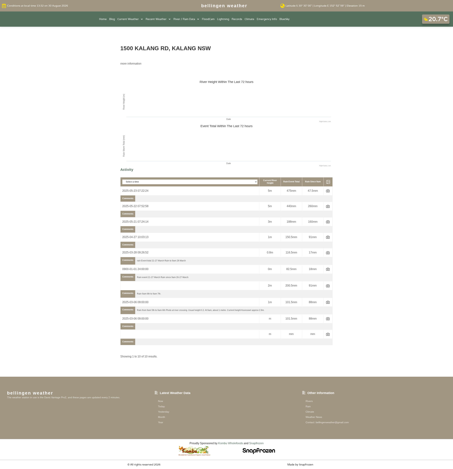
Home (103, 19)
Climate (249, 19)
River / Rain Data (184, 19)
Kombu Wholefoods (230, 443)
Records (237, 19)
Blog (112, 19)
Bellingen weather (224, 5)
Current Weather (128, 19)
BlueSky (284, 19)
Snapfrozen (256, 443)
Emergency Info (267, 19)
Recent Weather (156, 19)
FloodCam (208, 19)
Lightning (223, 19)
